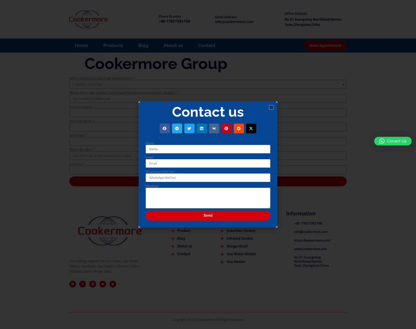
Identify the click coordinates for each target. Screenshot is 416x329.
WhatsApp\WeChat (160, 171)
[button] (393, 141)
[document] (208, 164)
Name (150, 143)
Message (152, 186)
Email (150, 157)
